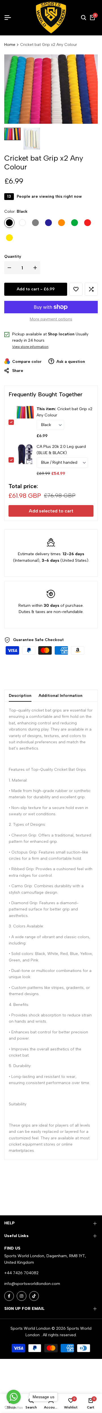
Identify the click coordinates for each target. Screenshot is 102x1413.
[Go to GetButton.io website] (14, 1407)
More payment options (51, 319)
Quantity (12, 256)
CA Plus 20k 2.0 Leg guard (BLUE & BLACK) (61, 449)
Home (9, 44)
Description (20, 695)
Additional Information (60, 695)
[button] (75, 289)
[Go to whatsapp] (14, 1397)
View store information (30, 347)
